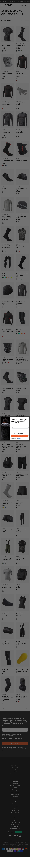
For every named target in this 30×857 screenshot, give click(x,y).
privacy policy (19, 438)
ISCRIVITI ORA (19, 435)
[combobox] (19, 430)
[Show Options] (27, 430)
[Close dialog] (28, 418)
